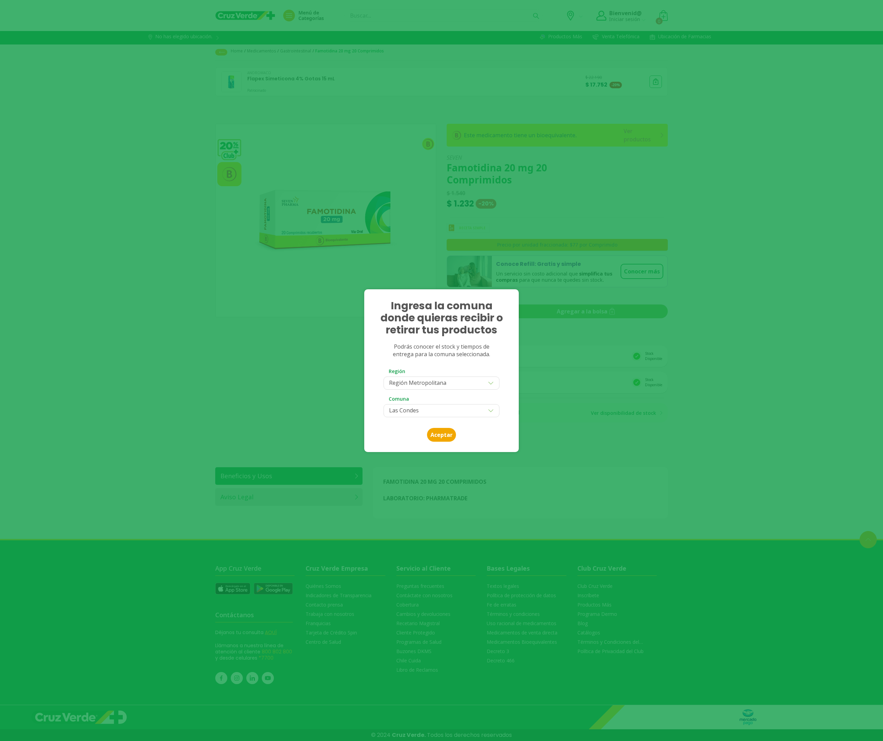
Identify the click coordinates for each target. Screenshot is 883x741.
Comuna (399, 398)
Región (397, 371)
